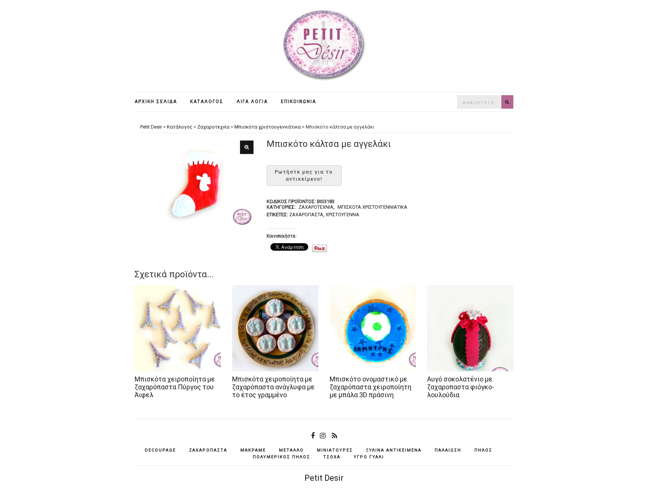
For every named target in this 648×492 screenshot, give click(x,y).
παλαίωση (448, 450)
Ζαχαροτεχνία (315, 207)
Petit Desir (324, 478)
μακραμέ (253, 450)
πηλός (483, 450)
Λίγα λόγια (252, 101)
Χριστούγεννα (342, 214)
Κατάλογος (207, 101)
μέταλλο (291, 450)
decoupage (160, 450)
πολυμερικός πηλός (281, 457)
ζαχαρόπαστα (306, 214)
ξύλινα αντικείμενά (394, 450)
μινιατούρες (335, 450)
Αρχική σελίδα (156, 101)
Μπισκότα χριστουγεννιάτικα (372, 207)
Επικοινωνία (298, 101)
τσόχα (331, 457)
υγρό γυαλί (369, 457)
